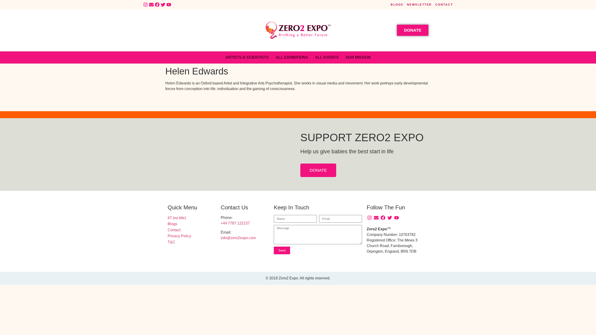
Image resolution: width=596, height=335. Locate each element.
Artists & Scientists (247, 57)
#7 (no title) (177, 218)
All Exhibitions (292, 57)
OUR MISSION (358, 57)
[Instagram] (145, 4)
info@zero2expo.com (238, 238)
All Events (327, 57)
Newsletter (419, 4)
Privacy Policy (179, 236)
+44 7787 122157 (235, 223)
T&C (171, 242)
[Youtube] (168, 4)
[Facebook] (157, 4)
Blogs (397, 4)
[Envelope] (151, 4)
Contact (444, 4)
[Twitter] (163, 4)
